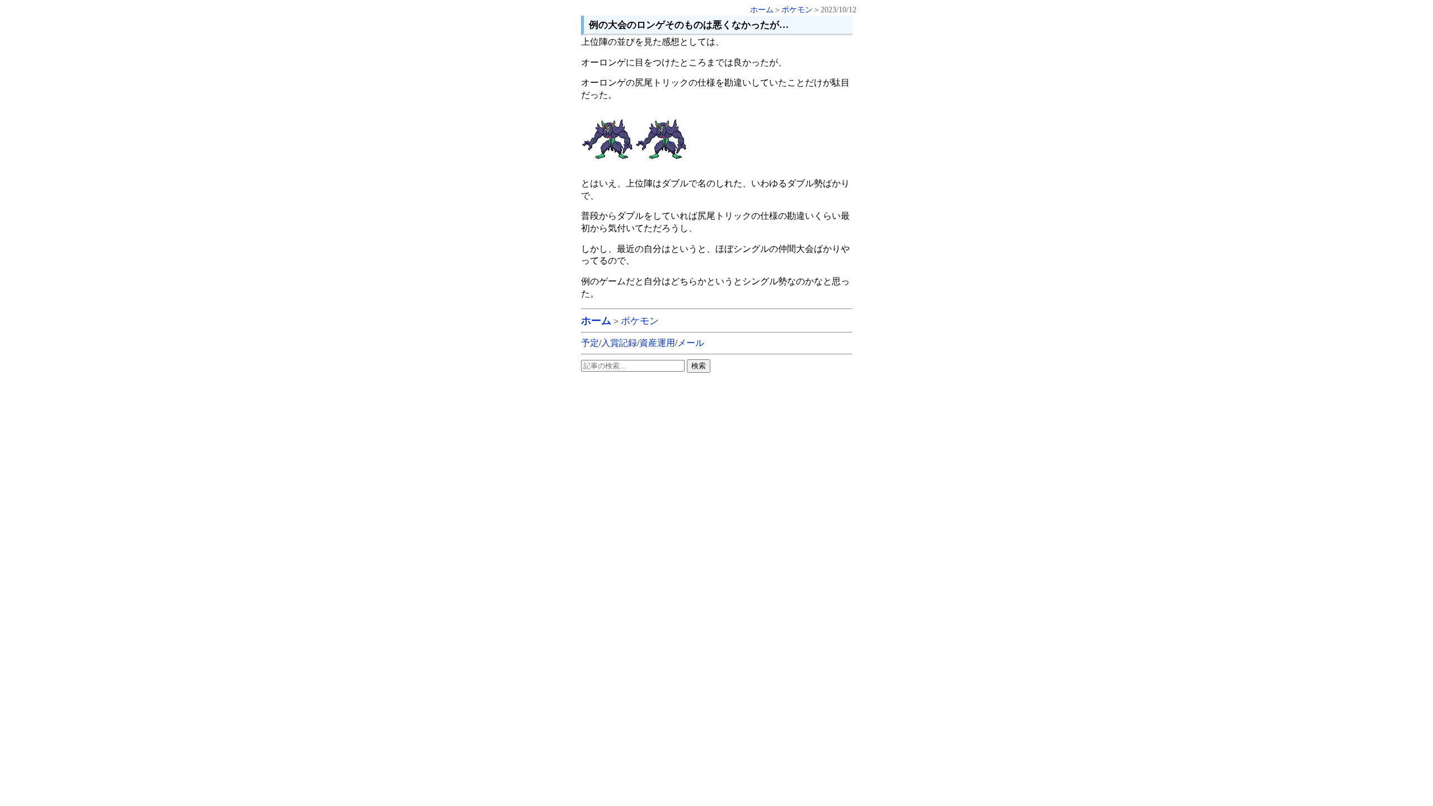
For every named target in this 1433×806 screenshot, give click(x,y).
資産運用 (657, 343)
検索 (698, 366)
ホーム (762, 10)
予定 (590, 343)
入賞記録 (619, 343)
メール (690, 343)
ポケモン (797, 10)
